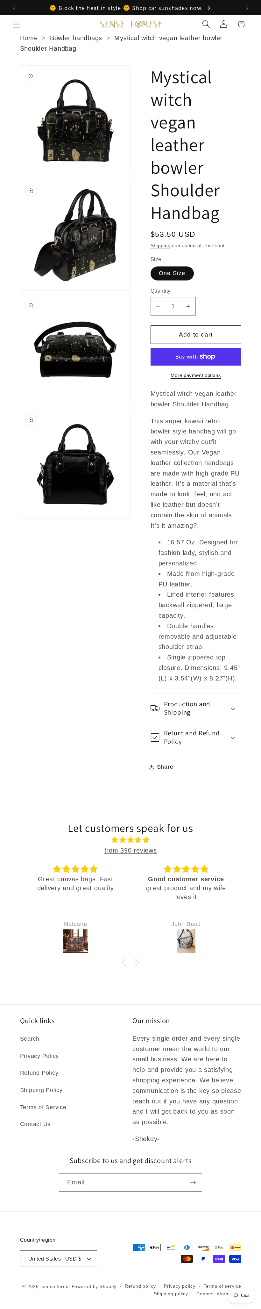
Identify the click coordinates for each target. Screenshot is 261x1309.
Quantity (161, 291)
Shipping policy (171, 1293)
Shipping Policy (41, 1090)
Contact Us (35, 1124)
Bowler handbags (76, 37)
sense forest (56, 1286)
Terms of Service (43, 1107)
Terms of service (222, 1286)
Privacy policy (179, 1286)
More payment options (196, 375)
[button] (16, 24)
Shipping (161, 245)
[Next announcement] (247, 8)
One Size (172, 273)
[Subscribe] (193, 1182)
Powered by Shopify (94, 1286)
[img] (130, 840)
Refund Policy (39, 1073)
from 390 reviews (130, 850)
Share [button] (165, 767)
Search (30, 1039)
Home (29, 37)
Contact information (218, 1293)
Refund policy (140, 1286)
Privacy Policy (39, 1056)
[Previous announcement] (14, 8)
